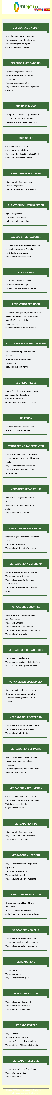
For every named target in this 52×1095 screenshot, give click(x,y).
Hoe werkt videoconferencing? (18, 911)
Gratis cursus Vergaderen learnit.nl (20, 694)
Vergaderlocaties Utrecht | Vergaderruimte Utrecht (16, 873)
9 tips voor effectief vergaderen (18, 182)
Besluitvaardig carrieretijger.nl (18, 44)
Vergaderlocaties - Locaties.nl (17, 1006)
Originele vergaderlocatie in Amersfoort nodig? (22, 539)
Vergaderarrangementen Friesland (20, 466)
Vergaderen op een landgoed (17, 658)
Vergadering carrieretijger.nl (17, 978)
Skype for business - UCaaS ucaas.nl (20, 328)
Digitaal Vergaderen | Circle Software (21, 757)
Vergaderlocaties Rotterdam (17, 733)
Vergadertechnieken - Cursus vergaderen (23, 800)
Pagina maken (38, 1090)
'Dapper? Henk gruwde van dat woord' (22, 391)
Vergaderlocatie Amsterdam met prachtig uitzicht (19, 582)
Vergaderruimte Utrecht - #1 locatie (20, 879)
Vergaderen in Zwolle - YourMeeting (20, 938)
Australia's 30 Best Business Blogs (19, 119)
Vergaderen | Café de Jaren (17, 576)
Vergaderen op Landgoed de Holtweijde (22, 662)
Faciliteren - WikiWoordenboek (18, 281)
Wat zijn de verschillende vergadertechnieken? (16, 806)
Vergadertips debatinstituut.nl (18, 840)
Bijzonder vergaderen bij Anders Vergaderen (19, 77)
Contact (36, 1093)
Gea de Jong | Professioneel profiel (20, 402)
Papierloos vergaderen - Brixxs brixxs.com (18, 763)
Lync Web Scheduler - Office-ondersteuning (17, 322)
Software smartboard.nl (15, 772)
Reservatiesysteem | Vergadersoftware (22, 769)
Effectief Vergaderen (14, 186)
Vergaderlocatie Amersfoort (17, 544)
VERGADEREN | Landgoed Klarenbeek (21, 666)
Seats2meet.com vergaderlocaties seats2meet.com (20, 617)
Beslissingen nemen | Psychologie (20, 40)
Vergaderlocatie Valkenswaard (18, 257)
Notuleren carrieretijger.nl (16, 367)
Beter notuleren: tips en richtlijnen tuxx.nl (20, 354)
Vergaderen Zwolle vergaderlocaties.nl (21, 942)
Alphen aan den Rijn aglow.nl (17, 395)
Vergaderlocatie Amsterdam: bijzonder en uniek (22, 89)
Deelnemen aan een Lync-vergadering (21, 316)
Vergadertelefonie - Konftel (17, 513)
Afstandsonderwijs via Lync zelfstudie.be (23, 313)
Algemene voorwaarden (22, 1093)
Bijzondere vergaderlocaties (17, 83)
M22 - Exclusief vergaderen (17, 253)
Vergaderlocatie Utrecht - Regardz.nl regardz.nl (21, 866)
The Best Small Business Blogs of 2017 (21, 122)
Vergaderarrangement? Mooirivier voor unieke (22, 460)
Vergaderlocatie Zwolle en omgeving (21, 946)
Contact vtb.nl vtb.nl (14, 399)
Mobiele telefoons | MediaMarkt (19, 427)
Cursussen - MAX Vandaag (16, 146)
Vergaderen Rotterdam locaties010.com (22, 726)
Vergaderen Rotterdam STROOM (19, 729)
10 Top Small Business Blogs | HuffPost (22, 115)
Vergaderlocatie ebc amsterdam (19, 627)
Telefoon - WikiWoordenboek (18, 430)
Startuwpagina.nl (24, 1090)
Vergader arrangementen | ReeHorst (21, 455)
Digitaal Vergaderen (13, 214)
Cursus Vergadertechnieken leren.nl (20, 690)
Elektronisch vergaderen (15, 218)
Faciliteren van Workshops (16, 285)
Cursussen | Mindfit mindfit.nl (18, 158)
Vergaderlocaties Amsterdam (17, 1010)
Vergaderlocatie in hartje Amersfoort (21, 548)
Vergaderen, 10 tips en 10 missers (20, 836)
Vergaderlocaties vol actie (16, 634)
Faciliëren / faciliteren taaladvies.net (20, 288)
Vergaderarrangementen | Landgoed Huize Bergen (21, 472)
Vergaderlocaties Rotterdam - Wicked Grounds (21, 589)
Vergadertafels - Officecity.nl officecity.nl (22, 1045)
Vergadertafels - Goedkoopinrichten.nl (21, 1041)
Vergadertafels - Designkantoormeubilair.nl (16, 1036)
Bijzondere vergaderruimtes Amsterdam (22, 572)
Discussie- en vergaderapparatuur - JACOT (20, 500)
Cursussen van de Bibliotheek (18, 150)
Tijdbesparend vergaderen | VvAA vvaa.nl (20, 700)
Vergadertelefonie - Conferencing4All (21, 1069)
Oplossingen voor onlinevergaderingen (22, 914)
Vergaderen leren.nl (13, 974)
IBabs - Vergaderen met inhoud (18, 221)
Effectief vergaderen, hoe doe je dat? (21, 189)
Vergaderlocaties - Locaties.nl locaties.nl (22, 630)
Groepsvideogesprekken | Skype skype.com (19, 905)
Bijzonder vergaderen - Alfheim (18, 72)
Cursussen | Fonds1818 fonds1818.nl (22, 154)
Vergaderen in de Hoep (15, 970)
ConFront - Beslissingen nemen (18, 48)
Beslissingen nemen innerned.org (19, 36)
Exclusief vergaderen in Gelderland (20, 249)
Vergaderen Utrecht (14, 623)
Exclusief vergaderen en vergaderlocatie (22, 245)
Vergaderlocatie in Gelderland (18, 1002)
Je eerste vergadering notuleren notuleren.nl (19, 361)
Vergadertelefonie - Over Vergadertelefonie (16, 1075)
